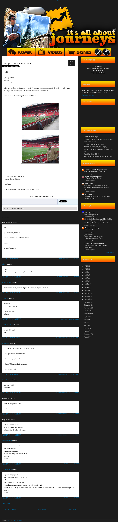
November (87, 308)
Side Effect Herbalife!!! (91, 154)
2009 (86, 302)
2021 (86, 266)
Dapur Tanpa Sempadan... (93, 176)
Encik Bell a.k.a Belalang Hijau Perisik (98, 219)
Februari (87, 334)
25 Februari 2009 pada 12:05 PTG (67, 319)
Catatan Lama (71, 509)
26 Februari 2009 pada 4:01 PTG (67, 414)
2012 (86, 293)
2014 (86, 287)
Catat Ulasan (6, 503)
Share (59, 1)
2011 (86, 296)
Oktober (87, 311)
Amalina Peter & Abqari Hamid (95, 169)
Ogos (86, 316)
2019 (86, 272)
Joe (8, 521)
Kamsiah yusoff (7, 282)
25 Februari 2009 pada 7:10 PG (67, 258)
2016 (86, 281)
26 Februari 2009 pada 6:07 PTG (67, 435)
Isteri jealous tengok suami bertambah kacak (98, 156)
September (87, 314)
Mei (85, 325)
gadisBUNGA (89, 234)
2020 (86, 269)
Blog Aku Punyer (90, 212)
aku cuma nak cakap (91, 228)
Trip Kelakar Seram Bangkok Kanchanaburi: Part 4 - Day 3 (93, 238)
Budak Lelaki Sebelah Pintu (94, 243)
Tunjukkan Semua (110, 252)
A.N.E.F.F (5, 298)
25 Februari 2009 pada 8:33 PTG (67, 393)
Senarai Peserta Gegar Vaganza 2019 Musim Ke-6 (95, 246)
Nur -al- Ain (6, 380)
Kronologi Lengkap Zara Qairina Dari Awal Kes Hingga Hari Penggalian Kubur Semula (98, 222)
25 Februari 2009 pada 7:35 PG (67, 277)
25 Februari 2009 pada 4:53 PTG (67, 374)
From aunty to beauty (91, 142)
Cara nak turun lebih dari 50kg (94, 144)
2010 (86, 299)
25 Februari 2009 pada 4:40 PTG (67, 337)
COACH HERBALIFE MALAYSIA (95, 172)
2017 (86, 278)
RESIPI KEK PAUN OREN (93, 178)
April (86, 328)
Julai (85, 319)
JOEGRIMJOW (18, 521)
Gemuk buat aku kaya (91, 137)
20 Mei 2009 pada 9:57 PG (70, 498)
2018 (86, 275)
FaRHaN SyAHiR (8, 325)
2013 (86, 290)
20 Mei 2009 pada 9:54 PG (70, 464)
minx (3, 264)
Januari (86, 337)
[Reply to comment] (12, 258)
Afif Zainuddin (7, 440)
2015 (86, 284)
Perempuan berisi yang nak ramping (95, 147)
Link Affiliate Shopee (91, 214)
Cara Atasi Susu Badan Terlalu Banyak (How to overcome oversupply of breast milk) (96, 187)
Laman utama (41, 509)
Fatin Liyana (88, 183)
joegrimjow (5, 343)
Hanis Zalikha (89, 194)
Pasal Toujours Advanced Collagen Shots (97, 196)
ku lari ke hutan (89, 230)
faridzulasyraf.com (88, 95)
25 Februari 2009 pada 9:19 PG (67, 293)
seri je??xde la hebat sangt (17, 63)
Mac (85, 331)
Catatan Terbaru (10, 509)
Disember (87, 305)
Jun (85, 322)
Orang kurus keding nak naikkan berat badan (98, 139)
